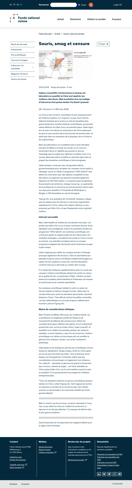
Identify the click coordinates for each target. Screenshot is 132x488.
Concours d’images (19, 60)
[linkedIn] (99, 474)
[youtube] (120, 474)
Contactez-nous (16, 457)
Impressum (25, 484)
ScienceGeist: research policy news (108, 467)
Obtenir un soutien (96, 19)
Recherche (75, 19)
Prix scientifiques (18, 55)
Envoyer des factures (18, 460)
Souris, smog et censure (73, 34)
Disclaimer (13, 484)
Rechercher (44, 5)
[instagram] (114, 474)
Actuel (60, 19)
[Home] (28, 22)
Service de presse (18, 79)
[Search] (91, 5)
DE (11, 5)
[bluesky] (104, 474)
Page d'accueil (45, 34)
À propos (116, 19)
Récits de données (19, 44)
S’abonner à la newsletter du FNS (109, 455)
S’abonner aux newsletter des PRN (108, 458)
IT (21, 5)
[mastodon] (109, 474)
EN (18, 5)
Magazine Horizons (19, 74)
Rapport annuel (44, 450)
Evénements (16, 50)
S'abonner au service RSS (106, 463)
